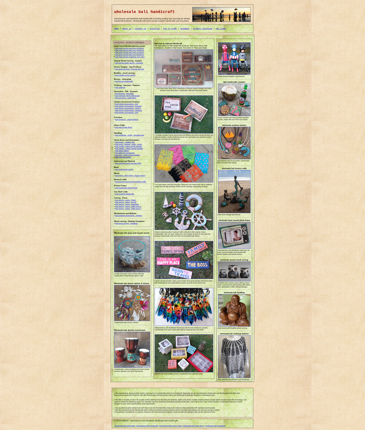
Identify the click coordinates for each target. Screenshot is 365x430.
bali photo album (122, 151)
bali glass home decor (123, 127)
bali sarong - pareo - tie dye (125, 202)
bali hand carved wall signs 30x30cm (129, 48)
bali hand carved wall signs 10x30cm (129, 53)
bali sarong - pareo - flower (125, 200)
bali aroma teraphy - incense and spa (129, 69)
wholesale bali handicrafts (125, 426)
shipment (184, 29)
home (116, 29)
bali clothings (120, 88)
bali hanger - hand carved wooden (129, 149)
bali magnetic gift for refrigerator (127, 96)
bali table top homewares (125, 153)
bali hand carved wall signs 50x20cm (129, 50)
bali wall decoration (123, 157)
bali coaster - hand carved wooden (128, 147)
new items (221, 29)
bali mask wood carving (124, 169)
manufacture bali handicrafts (147, 426)
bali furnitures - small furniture (126, 120)
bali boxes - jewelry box (125, 142)
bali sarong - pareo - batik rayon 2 (128, 207)
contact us (140, 29)
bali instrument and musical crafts (128, 163)
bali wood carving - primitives (126, 223)
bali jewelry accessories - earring (128, 108)
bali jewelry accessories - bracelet (128, 106)
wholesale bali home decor (193, 426)
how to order (170, 29)
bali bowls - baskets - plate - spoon (128, 144)
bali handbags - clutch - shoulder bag (129, 135)
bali (124, 94)
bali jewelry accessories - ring (126, 113)
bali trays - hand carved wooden (127, 155)
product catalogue (202, 29)
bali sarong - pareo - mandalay (127, 204)
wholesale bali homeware (215, 426)
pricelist (155, 29)
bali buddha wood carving (125, 75)
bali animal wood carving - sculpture (129, 63)
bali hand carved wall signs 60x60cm (129, 55)
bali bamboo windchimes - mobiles (128, 216)
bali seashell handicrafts (124, 194)
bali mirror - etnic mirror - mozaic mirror (130, 176)
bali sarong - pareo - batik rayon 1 (128, 209)
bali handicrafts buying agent (170, 426)
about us (126, 29)
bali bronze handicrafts (124, 81)
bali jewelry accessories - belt (126, 104)
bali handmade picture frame (126, 188)
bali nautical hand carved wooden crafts (130, 182)
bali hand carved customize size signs (130, 57)
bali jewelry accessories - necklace (128, 110)
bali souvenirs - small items (125, 98)
